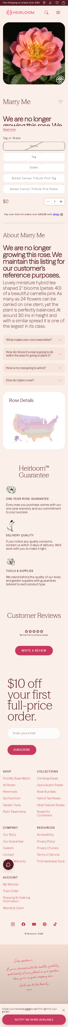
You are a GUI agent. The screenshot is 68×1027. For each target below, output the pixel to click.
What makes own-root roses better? (29, 340)
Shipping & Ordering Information (16, 899)
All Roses (9, 785)
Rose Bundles (46, 791)
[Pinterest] (44, 924)
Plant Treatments (14, 811)
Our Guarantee (13, 841)
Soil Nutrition (12, 798)
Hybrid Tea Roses (48, 798)
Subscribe (22, 749)
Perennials (10, 791)
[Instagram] (13, 924)
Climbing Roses (47, 778)
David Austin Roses (50, 785)
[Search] (46, 12)
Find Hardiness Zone (51, 861)
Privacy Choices (47, 848)
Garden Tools (12, 805)
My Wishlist (10, 884)
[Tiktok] (55, 924)
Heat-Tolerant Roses (50, 805)
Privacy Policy (46, 841)
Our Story (9, 834)
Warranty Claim (13, 908)
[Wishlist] (57, 3)
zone (27, 1009)
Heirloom (32, 933)
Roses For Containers (44, 813)
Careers (8, 848)
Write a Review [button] (34, 650)
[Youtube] (34, 924)
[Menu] (58, 12)
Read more (9, 129)
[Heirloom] (20, 12)
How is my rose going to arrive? (26, 368)
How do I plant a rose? (20, 380)
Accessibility (45, 834)
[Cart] (63, 3)
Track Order (11, 891)
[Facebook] (23, 924)
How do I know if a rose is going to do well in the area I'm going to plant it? (29, 353)
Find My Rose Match (16, 778)
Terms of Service (48, 854)
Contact (8, 854)
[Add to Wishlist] (60, 101)
